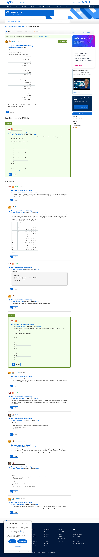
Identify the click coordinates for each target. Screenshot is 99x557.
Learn (16, 6)
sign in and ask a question (45, 36)
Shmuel (16, 414)
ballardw (15, 129)
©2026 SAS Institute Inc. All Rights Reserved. (47, 552)
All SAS (73, 2)
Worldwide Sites (83, 2)
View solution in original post (17, 170)
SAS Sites (89, 2)
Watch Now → (78, 65)
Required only (22, 541)
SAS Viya (41, 6)
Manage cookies (17, 546)
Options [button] (10, 31)
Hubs (66, 6)
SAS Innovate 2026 (76, 48)
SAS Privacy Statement (24, 531)
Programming (24, 6)
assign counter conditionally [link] (32, 26)
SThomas (13, 41)
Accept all (12, 541)
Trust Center (33, 552)
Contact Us (86, 2)
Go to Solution (63, 41)
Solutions (59, 6)
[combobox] (38, 21)
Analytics (33, 6)
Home (6, 26)
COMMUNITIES (20, 2)
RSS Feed (38, 31)
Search (79, 2)
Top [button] (8, 520)
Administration (49, 6)
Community (8, 6)
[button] (7, 46)
